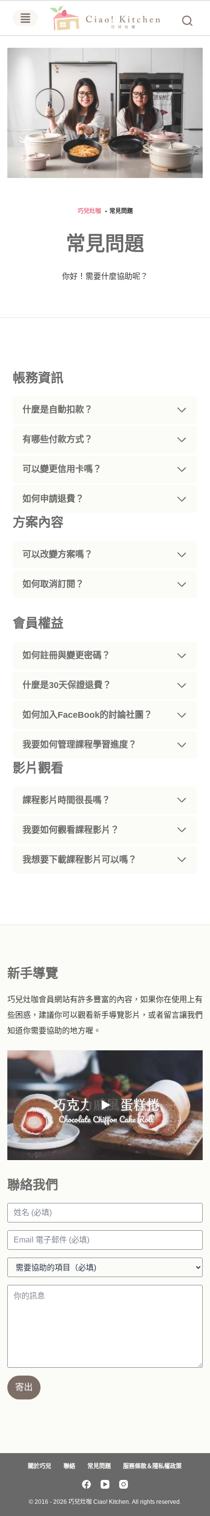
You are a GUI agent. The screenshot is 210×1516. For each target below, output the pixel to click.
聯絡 (69, 1466)
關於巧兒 (39, 1466)
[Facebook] (86, 1484)
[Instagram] (123, 1484)
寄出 (24, 1387)
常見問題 (99, 1466)
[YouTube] (105, 1484)
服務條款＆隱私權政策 (152, 1466)
